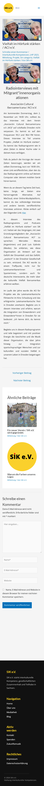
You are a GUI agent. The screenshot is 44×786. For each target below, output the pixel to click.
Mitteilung (7, 57)
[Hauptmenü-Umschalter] (39, 8)
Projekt (16, 57)
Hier (24, 212)
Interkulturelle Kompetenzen (15, 54)
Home (10, 703)
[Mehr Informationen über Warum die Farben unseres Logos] (22, 456)
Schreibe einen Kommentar (15, 52)
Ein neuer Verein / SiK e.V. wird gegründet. (20, 431)
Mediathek (12, 712)
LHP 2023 (34, 54)
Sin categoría (26, 57)
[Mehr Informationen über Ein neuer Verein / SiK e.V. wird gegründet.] (22, 414)
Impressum (12, 759)
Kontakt (10, 735)
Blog (9, 716)
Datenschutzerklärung (13, 763)
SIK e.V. (17, 8)
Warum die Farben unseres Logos (21, 475)
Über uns (11, 708)
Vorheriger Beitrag (22, 372)
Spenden (11, 739)
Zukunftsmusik (13, 744)
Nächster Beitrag (22, 380)
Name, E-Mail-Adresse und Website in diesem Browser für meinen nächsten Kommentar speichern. (21, 593)
